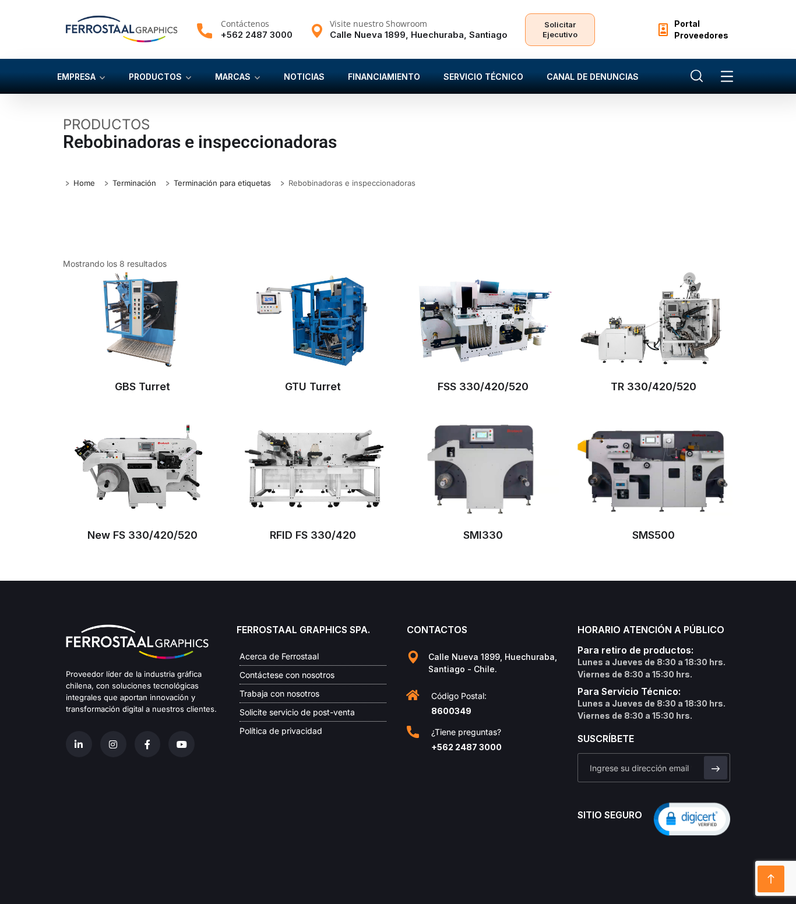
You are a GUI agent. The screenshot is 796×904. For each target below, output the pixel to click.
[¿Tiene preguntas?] (413, 732)
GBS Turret (142, 386)
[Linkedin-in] (79, 744)
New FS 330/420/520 (142, 535)
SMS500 (653, 535)
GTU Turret (313, 386)
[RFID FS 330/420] (313, 468)
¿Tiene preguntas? (466, 732)
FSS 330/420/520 (483, 386)
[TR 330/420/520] (654, 319)
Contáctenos (245, 23)
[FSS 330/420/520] (483, 319)
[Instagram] (113, 744)
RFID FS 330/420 (313, 535)
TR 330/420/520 (653, 386)
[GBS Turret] (142, 319)
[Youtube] (181, 744)
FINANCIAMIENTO (384, 77)
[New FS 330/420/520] (142, 468)
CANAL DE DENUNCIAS (593, 77)
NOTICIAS (304, 77)
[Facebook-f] (148, 744)
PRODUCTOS (155, 77)
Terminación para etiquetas (222, 183)
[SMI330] (483, 468)
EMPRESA (76, 77)
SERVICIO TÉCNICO (483, 77)
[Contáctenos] (204, 30)
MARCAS (233, 77)
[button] (692, 818)
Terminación (134, 183)
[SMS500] (654, 468)
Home (84, 183)
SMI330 (483, 535)
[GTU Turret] (313, 319)
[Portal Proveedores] (663, 29)
